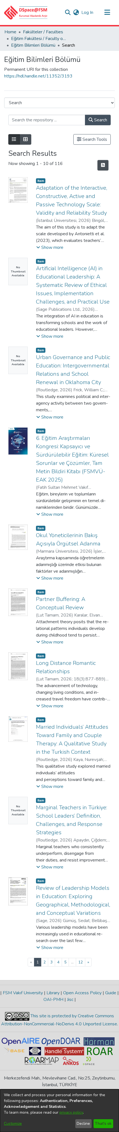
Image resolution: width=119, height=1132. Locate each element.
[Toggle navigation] (107, 12)
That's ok (103, 1123)
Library (53, 993)
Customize (13, 1123)
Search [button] (100, 120)
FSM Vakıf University (23, 993)
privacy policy (71, 1112)
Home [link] (10, 32)
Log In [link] (87, 12)
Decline (83, 1123)
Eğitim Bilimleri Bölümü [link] (33, 45)
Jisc (70, 999)
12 (80, 962)
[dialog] (59, 1110)
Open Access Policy (82, 993)
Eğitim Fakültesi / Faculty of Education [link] (38, 39)
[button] (26, 12)
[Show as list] (14, 139)
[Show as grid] (25, 139)
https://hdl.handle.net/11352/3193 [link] (38, 76)
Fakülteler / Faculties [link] (43, 32)
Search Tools (94, 139)
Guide (110, 993)
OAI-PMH (53, 999)
